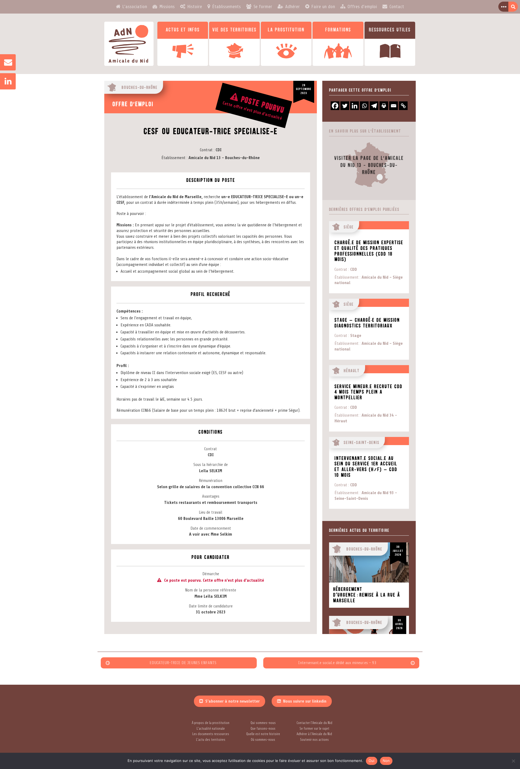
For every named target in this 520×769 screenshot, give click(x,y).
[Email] (393, 105)
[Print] (383, 105)
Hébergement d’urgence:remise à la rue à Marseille (366, 595)
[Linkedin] (354, 105)
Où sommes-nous (263, 740)
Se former (262, 6)
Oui (372, 760)
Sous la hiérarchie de (210, 464)
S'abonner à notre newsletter (232, 701)
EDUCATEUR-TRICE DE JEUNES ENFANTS (183, 662)
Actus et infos (183, 30)
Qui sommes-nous (263, 723)
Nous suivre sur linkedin (304, 701)
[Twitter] (344, 105)
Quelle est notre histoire (263, 734)
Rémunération (210, 480)
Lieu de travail (210, 512)
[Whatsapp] (364, 105)
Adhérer (292, 6)
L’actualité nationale (211, 729)
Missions (167, 6)
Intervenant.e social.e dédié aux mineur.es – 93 (337, 662)
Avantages (210, 496)
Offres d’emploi (362, 6)
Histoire (194, 6)
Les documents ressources (210, 734)
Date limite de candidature (211, 606)
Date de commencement (210, 528)
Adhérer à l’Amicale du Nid (314, 734)
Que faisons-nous (263, 729)
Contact (396, 6)
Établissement (173, 157)
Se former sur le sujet (314, 729)
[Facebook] (335, 105)
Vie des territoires (234, 30)
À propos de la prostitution (210, 723)
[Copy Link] (403, 105)
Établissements (226, 6)
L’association (134, 6)
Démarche (210, 573)
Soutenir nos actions (314, 740)
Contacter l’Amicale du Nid (314, 723)
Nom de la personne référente (210, 590)
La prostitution (286, 30)
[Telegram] (374, 105)
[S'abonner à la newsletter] (5, 62)
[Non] (513, 761)
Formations (338, 30)
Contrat (206, 149)
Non (386, 760)
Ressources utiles (390, 30)
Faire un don (323, 6)
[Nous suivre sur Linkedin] (5, 81)
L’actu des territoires (210, 740)
